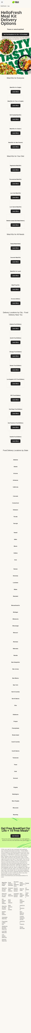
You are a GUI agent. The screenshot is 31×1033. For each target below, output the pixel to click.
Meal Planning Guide (22, 895)
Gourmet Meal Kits (4, 940)
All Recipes (27, 889)
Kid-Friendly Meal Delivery (4, 901)
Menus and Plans (22, 927)
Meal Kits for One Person (4, 889)
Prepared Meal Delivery (10, 889)
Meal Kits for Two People (4, 895)
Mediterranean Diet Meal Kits (4, 928)
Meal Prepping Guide (22, 901)
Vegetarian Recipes (27, 895)
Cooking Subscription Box (22, 918)
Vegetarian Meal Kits (4, 918)
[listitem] (15, 88)
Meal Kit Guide (22, 889)
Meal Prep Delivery (10, 901)
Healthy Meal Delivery (4, 913)
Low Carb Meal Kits (4, 931)
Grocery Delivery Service (16, 889)
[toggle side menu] (2, 2)
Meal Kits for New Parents (4, 907)
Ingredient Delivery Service (16, 895)
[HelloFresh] (15, 2)
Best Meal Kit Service (22, 913)
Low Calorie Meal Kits (4, 936)
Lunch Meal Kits (10, 895)
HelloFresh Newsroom (22, 907)
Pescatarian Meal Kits (4, 923)
